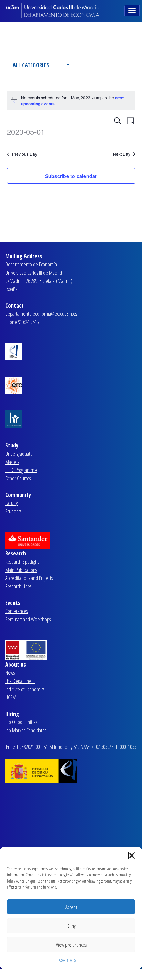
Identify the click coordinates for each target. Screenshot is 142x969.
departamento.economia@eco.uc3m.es (41, 314)
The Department (20, 681)
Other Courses (18, 478)
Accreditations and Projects (29, 578)
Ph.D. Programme (21, 470)
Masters (12, 462)
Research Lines (18, 586)
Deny (71, 925)
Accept (71, 907)
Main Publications (21, 570)
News (10, 673)
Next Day (121, 154)
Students (13, 511)
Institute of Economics (24, 689)
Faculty (11, 503)
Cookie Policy (67, 960)
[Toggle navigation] (132, 9)
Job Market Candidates (25, 730)
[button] (131, 855)
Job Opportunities (21, 722)
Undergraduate (19, 453)
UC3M (10, 697)
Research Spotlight (22, 561)
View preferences (71, 944)
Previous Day (24, 154)
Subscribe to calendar (71, 175)
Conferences (16, 611)
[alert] (71, 100)
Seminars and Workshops (28, 619)
